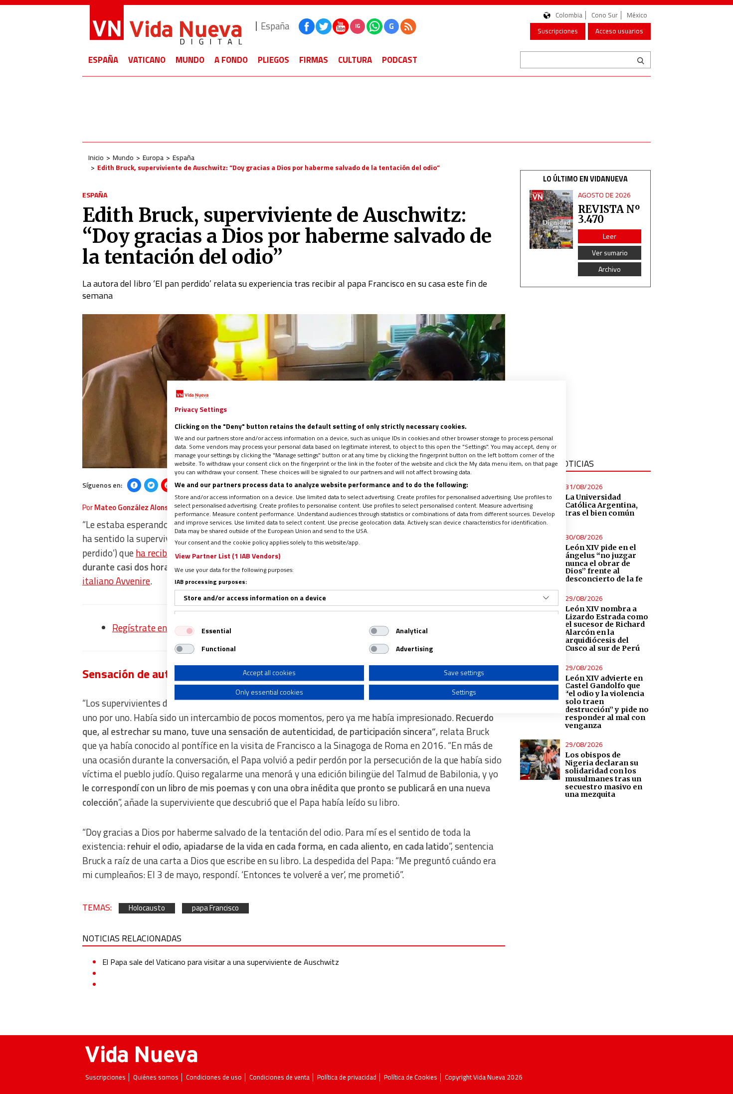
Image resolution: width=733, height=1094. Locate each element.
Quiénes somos (156, 1077)
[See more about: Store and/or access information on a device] (546, 598)
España (103, 59)
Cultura (355, 59)
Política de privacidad (346, 1077)
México (637, 15)
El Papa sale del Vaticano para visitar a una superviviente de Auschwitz (220, 962)
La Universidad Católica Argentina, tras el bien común (601, 505)
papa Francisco (215, 908)
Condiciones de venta (279, 1077)
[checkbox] (184, 631)
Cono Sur (604, 15)
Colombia (568, 15)
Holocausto (147, 908)
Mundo (190, 59)
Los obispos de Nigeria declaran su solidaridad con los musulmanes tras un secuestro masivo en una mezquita (603, 774)
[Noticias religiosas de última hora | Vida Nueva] (165, 26)
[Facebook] (134, 485)
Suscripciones (558, 31)
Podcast (399, 59)
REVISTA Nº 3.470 (609, 214)
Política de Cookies (410, 1077)
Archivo (609, 269)
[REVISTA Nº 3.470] (551, 219)
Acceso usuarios (619, 31)
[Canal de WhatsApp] (374, 26)
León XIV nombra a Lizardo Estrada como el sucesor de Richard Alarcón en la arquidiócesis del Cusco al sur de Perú (606, 628)
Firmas (313, 59)
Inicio (96, 157)
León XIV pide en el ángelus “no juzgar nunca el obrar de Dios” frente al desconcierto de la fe (604, 563)
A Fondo (231, 59)
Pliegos (273, 59)
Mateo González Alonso (133, 507)
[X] (151, 485)
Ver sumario (610, 252)
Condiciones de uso (214, 1077)
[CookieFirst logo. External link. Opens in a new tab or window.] (192, 394)
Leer (609, 236)
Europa (153, 157)
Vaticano (147, 59)
